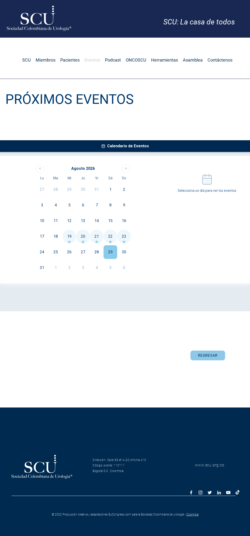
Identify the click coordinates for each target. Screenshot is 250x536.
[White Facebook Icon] (191, 492)
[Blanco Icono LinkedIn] (219, 492)
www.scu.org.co (209, 465)
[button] (26, 60)
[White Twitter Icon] (209, 492)
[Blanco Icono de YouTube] (228, 492)
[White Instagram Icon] (200, 492)
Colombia (192, 514)
